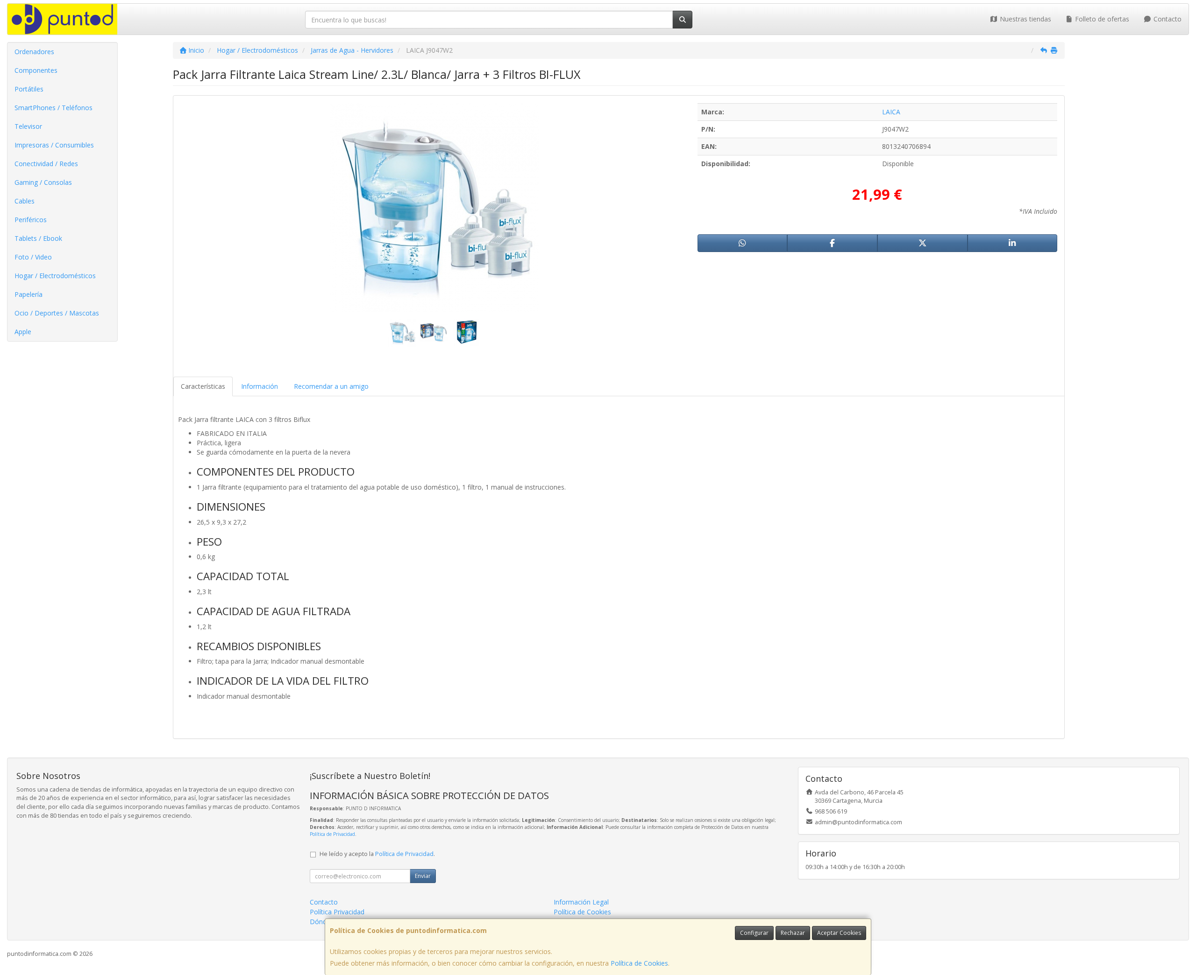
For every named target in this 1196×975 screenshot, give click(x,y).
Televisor (28, 126)
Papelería (28, 294)
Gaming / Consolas (43, 182)
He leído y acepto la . (377, 854)
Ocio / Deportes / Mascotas (56, 313)
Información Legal (581, 902)
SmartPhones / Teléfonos (53, 107)
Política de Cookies (639, 963)
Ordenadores (34, 51)
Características (203, 386)
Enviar (423, 876)
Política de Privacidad (332, 834)
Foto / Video (33, 257)
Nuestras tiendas (1024, 18)
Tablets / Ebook (38, 238)
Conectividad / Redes (46, 163)
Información (259, 386)
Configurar (754, 933)
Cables (24, 200)
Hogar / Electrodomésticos (55, 275)
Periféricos (30, 219)
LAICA (891, 111)
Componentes (35, 70)
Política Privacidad (337, 911)
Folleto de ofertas (1101, 18)
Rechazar (793, 933)
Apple (22, 331)
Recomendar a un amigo (331, 386)
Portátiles (28, 88)
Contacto (1167, 18)
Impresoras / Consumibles (54, 144)
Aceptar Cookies (839, 933)
